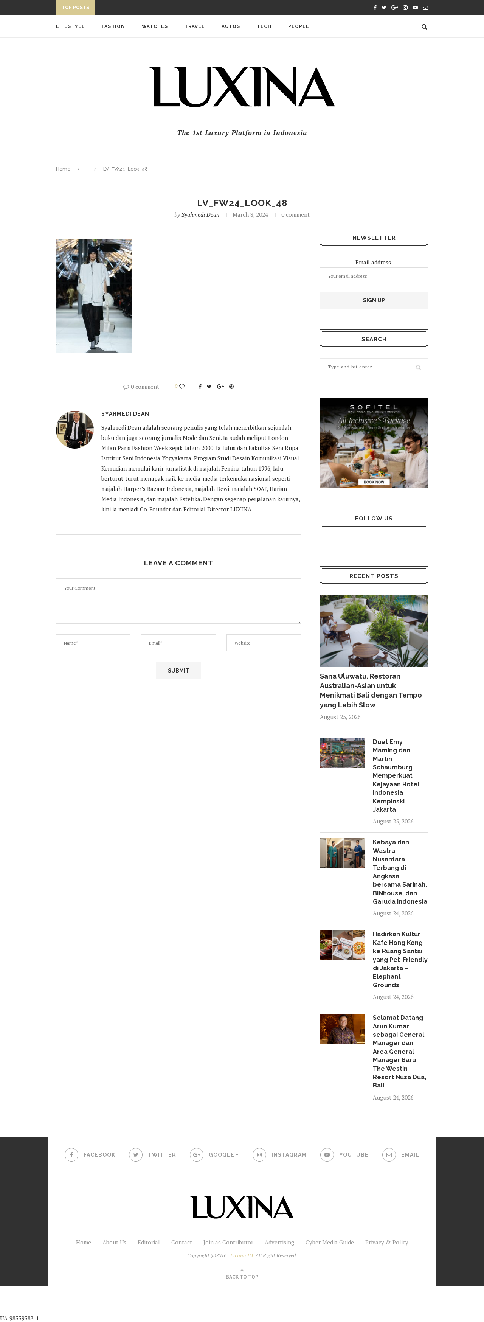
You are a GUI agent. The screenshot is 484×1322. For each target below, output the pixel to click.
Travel (195, 26)
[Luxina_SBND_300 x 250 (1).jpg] (374, 443)
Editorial (149, 1242)
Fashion (113, 26)
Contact (181, 1242)
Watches (155, 26)
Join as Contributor (228, 1242)
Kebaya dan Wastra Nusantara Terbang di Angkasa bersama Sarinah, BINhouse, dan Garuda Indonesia (400, 872)
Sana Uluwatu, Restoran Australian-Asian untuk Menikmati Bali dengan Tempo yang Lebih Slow (371, 690)
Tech (264, 26)
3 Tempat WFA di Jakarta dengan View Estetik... (164, 8)
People (298, 26)
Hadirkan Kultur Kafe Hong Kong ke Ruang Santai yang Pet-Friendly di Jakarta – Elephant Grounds (400, 959)
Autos (231, 26)
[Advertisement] (178, 1303)
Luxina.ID (241, 1255)
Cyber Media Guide (330, 1242)
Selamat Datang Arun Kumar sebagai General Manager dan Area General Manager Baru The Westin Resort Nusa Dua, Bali (399, 1051)
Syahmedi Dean (200, 214)
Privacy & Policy (386, 1242)
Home (63, 169)
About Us (114, 1242)
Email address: (374, 262)
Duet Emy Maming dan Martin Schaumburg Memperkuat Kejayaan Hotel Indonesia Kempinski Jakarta (396, 775)
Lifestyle (70, 26)
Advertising (279, 1242)
